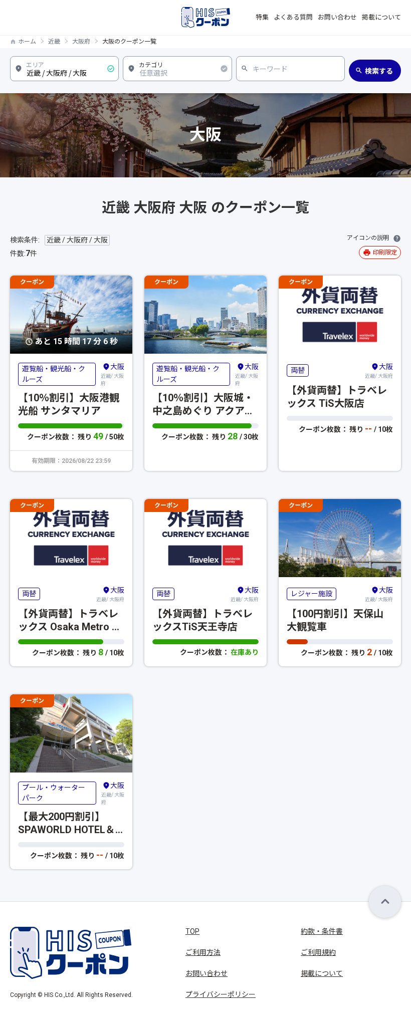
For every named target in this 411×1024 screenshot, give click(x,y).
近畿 (54, 41)
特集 (262, 17)
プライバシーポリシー (220, 994)
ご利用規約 (318, 952)
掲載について (381, 17)
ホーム (27, 41)
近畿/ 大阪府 (112, 374)
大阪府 (81, 41)
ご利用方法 (203, 952)
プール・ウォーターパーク (53, 793)
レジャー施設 (311, 594)
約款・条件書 (322, 931)
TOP (192, 931)
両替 (298, 370)
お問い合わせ (337, 17)
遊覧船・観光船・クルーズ (53, 374)
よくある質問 (293, 17)
